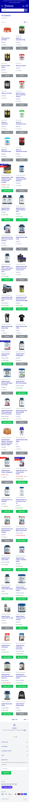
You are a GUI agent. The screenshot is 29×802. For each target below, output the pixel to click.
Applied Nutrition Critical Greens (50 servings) (20, 618)
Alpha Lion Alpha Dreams (5, 66)
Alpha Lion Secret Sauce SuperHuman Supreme (21, 95)
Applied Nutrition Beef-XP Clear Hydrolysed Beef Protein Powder (7, 412)
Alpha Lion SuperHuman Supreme (21, 150)
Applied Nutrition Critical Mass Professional (20, 647)
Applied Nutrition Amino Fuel (5, 354)
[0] (26, 6)
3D (2, 36)
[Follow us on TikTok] (16, 784)
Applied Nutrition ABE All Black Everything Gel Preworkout (21, 268)
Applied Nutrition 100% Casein (21, 238)
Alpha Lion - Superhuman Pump (20, 39)
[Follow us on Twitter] (5, 784)
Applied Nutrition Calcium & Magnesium (6, 471)
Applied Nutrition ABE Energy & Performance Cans (7, 299)
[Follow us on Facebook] (2, 784)
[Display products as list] (27, 22)
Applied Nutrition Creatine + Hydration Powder (21, 559)
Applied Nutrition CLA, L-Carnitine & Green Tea (21, 501)
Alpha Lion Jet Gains (6, 93)
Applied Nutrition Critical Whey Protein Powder (21, 676)
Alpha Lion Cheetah (21, 65)
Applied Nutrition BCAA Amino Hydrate (21, 382)
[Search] (26, 10)
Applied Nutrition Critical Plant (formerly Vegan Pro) (7, 676)
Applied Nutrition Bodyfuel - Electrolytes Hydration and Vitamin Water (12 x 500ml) (7, 442)
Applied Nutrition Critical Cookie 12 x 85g (7, 617)
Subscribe (6, 772)
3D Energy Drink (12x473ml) (5, 39)
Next (25, 719)
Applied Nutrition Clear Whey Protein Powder (21, 529)
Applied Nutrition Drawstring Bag (20, 704)
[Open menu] (2, 6)
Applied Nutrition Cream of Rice (5, 558)
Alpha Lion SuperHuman (4, 123)
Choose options (7, 190)
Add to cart (7, 219)
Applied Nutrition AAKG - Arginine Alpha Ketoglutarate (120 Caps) (7, 269)
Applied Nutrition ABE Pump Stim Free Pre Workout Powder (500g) (22, 299)
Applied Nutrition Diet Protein (6, 704)
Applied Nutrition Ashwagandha (20, 354)
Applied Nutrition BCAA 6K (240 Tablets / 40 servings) (7, 383)
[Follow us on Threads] (8, 784)
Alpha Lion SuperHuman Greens (21, 123)
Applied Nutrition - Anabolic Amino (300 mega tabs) (21, 179)
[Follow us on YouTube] (13, 784)
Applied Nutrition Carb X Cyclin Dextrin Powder (21, 472)
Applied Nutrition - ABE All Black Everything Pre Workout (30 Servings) (7, 180)
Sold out (7, 48)
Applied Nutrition (6, 175)
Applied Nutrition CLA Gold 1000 (6, 500)
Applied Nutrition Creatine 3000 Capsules (7, 588)
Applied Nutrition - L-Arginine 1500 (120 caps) (21, 210)
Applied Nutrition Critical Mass (5, 646)
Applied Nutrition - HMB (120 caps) (5, 209)
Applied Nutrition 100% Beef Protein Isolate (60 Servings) (7, 239)
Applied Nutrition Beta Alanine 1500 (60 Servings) (21, 412)
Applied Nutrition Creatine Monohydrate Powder (21, 589)
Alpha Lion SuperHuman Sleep (6, 150)
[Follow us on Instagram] (10, 784)
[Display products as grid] (24, 22)
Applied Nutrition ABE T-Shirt (21, 327)
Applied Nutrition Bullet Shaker (22, 440)
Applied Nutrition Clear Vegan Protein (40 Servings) (7, 530)
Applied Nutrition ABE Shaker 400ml (6, 327)
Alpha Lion (18, 36)
